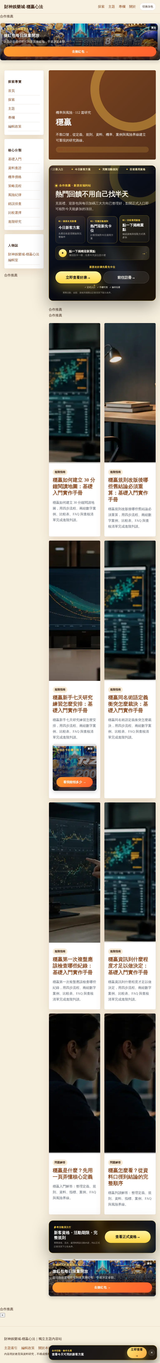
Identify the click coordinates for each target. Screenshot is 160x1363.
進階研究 (14, 221)
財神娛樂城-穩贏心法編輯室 (23, 257)
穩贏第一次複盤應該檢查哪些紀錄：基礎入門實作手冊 (73, 966)
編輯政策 (14, 126)
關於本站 (45, 1348)
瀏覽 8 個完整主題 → (70, 149)
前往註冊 (126, 277)
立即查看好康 (78, 277)
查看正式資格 (127, 1237)
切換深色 (147, 6)
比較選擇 (14, 212)
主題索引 (11, 1348)
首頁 (11, 90)
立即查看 (137, 1352)
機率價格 (14, 177)
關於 (132, 6)
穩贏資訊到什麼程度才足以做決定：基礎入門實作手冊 (128, 966)
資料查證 (14, 168)
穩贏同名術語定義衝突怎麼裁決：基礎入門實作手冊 (128, 704)
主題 (111, 6)
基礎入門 (14, 159)
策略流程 (14, 186)
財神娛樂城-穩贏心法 (23, 6)
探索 (101, 6)
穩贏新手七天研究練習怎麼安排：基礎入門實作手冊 (73, 704)
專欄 (122, 6)
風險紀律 (14, 195)
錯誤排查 (14, 203)
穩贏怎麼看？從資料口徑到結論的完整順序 (128, 1177)
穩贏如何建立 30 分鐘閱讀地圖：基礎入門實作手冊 (74, 486)
